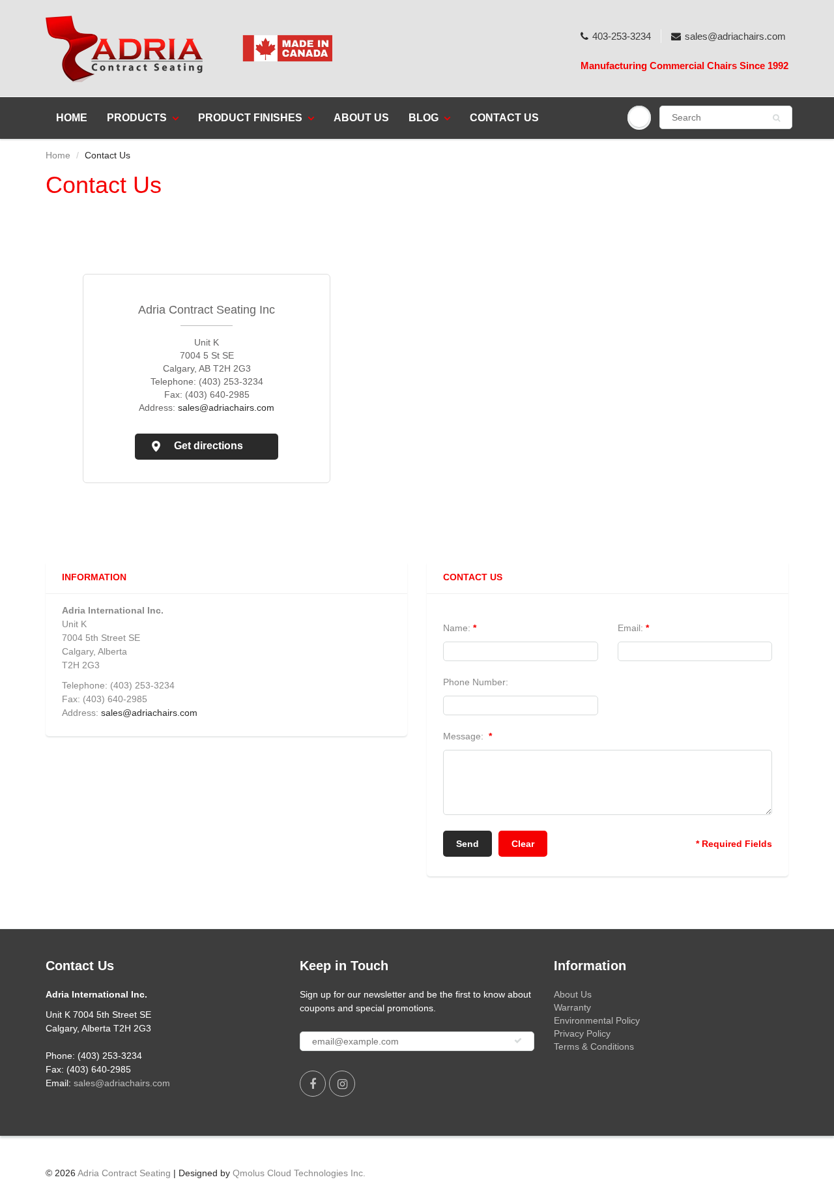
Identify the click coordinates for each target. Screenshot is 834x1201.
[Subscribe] (518, 1040)
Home (71, 117)
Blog (424, 117)
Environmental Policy (597, 1020)
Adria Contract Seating (124, 1173)
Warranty (572, 1007)
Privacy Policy (582, 1033)
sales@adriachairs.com (735, 36)
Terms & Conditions (594, 1046)
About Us (361, 117)
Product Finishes (250, 117)
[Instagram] (342, 1084)
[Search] (776, 118)
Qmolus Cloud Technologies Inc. (299, 1173)
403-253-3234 (621, 36)
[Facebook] (313, 1084)
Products (137, 117)
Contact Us (504, 117)
